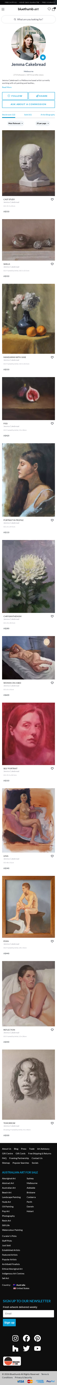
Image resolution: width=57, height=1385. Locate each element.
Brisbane (31, 1192)
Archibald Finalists (11, 1264)
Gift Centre (7, 1153)
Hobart (30, 1211)
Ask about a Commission (28, 104)
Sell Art (5, 1278)
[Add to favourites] (52, 199)
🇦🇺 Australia (19, 1285)
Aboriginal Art (9, 1178)
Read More (6, 87)
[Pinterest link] (39, 1342)
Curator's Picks (9, 1236)
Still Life (6, 1225)
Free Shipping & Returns (39, 1153)
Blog (16, 1148)
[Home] (28, 9)
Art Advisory (43, 1148)
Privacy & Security (23, 1377)
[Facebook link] (28, 1342)
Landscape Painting (11, 1197)
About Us (6, 1148)
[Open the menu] (3, 9)
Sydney (30, 1178)
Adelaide (31, 1187)
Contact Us (37, 1158)
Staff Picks (7, 1240)
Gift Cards (20, 1153)
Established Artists (11, 1250)
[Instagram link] (17, 1342)
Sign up (9, 1322)
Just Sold (6, 1245)
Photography (8, 1216)
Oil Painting (7, 1206)
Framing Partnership (19, 1158)
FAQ (4, 1158)
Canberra (31, 1197)
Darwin (30, 1206)
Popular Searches (21, 1162)
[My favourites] (49, 8)
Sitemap (6, 1162)
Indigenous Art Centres (13, 1273)
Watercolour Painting (12, 1230)
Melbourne (32, 1183)
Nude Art (6, 1201)
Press (23, 1148)
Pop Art (6, 1211)
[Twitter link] (28, 1352)
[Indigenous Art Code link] (28, 1361)
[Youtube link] (39, 1352)
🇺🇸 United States (21, 1288)
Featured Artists (10, 1254)
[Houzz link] (17, 1352)
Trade (31, 1148)
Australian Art (9, 1187)
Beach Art (6, 1192)
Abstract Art (8, 1183)
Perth (29, 1201)
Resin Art (6, 1220)
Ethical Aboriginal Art (12, 1268)
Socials (35, 1162)
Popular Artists (9, 1259)
